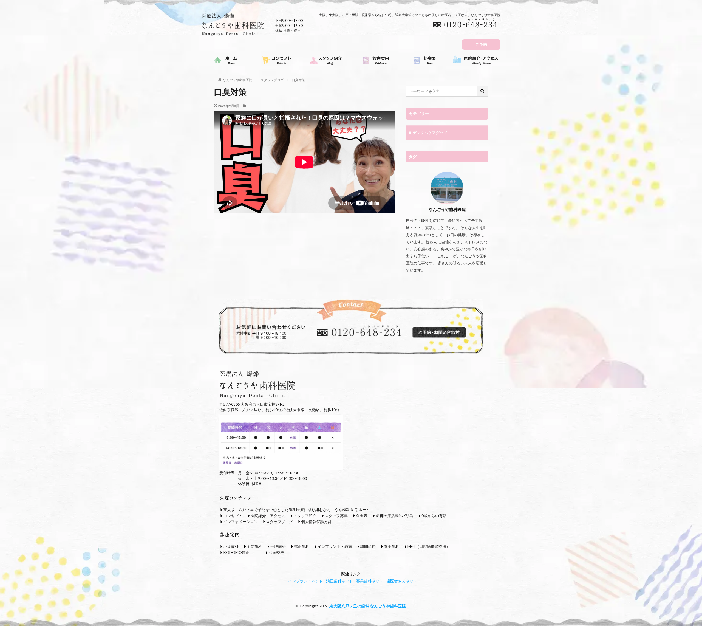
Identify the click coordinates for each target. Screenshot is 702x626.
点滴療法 (276, 552)
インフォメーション (240, 521)
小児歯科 (231, 546)
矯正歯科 (301, 546)
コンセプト (232, 515)
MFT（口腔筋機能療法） (428, 546)
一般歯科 (278, 546)
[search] (482, 91)
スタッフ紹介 (304, 515)
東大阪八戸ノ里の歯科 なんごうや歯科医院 (367, 606)
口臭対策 (298, 80)
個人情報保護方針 (316, 521)
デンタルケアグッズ (430, 132)
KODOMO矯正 (236, 552)
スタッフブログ (272, 80)
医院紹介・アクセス (268, 515)
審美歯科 (391, 546)
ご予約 (481, 44)
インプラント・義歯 (335, 546)
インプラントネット (305, 581)
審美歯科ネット (369, 581)
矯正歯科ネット (339, 581)
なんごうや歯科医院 (237, 80)
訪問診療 (368, 546)
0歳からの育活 (434, 515)
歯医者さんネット (401, 581)
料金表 (361, 515)
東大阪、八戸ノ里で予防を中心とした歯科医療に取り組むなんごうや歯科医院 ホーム (296, 509)
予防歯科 (254, 546)
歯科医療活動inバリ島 (394, 515)
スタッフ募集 (336, 515)
